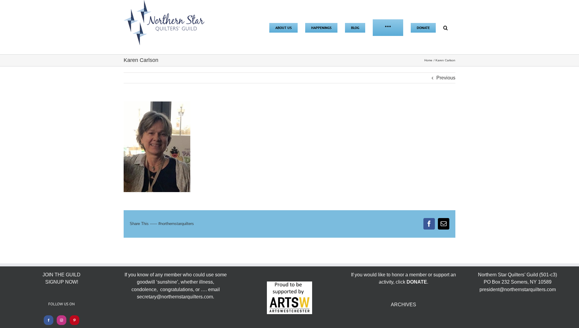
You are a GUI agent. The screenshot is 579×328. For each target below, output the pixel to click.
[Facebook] (48, 320)
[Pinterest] (74, 320)
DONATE (417, 282)
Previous (445, 77)
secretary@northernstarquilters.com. (175, 296)
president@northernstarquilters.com (517, 289)
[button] (445, 27)
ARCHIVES (403, 304)
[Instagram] (61, 320)
